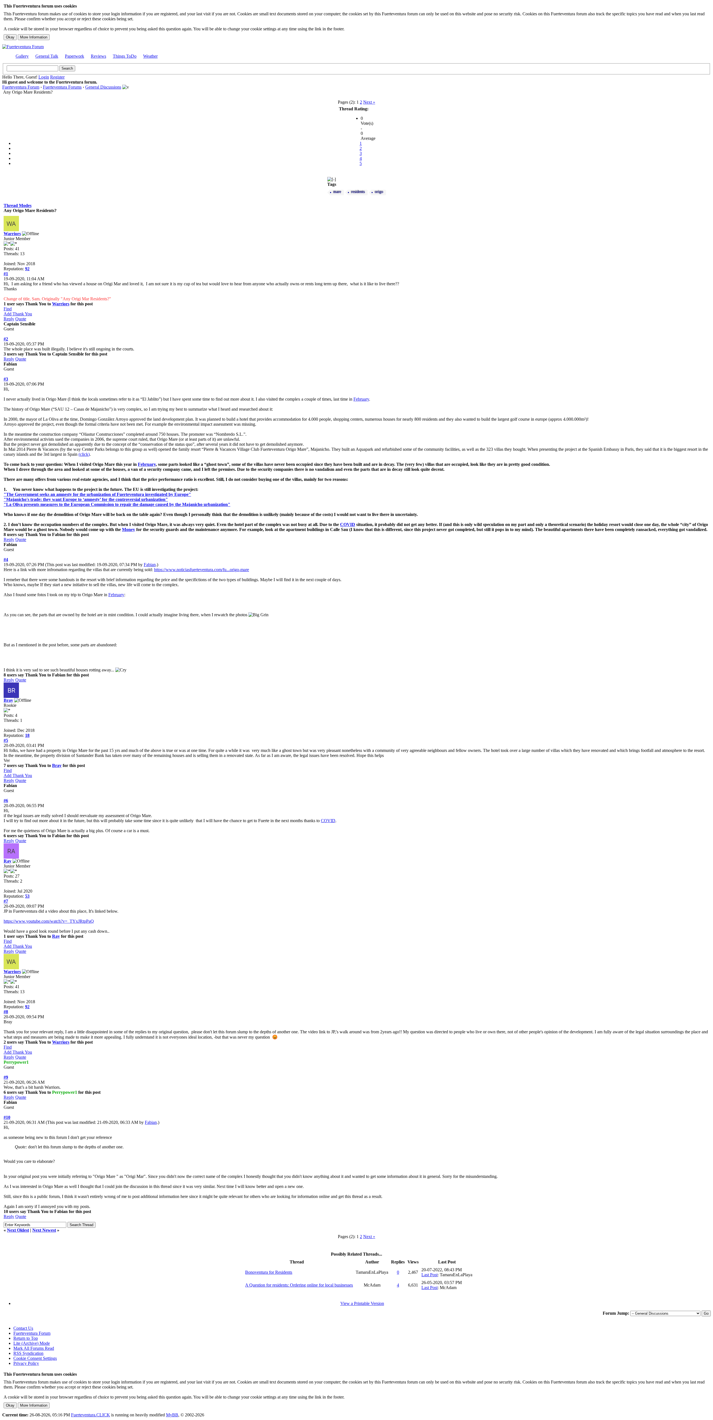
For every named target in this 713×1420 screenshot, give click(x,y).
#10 (7, 1117)
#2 (6, 339)
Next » (369, 102)
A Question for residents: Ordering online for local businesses (299, 1285)
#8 (6, 1011)
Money (128, 529)
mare (337, 192)
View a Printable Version (362, 1303)
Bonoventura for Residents (268, 1272)
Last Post (429, 1274)
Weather (150, 56)
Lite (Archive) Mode (31, 1343)
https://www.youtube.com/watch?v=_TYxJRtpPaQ (49, 921)
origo (379, 192)
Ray (7, 861)
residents (358, 192)
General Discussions (103, 87)
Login (43, 77)
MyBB (172, 1414)
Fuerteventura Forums (62, 87)
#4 (6, 559)
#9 (6, 1077)
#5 (6, 740)
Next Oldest (18, 1230)
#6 (6, 800)
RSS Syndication (28, 1353)
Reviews (98, 56)
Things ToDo (124, 56)
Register (57, 77)
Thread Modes (17, 205)
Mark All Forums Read (33, 1348)
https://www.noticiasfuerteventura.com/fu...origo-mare (201, 569)
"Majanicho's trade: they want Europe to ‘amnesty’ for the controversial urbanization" (86, 499)
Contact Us (23, 1328)
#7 (6, 901)
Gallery (22, 56)
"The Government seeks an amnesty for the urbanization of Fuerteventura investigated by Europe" (97, 494)
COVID (347, 524)
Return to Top (25, 1338)
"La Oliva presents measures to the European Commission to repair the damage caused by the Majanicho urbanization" (117, 504)
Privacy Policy (26, 1363)
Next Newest (44, 1230)
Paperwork (74, 56)
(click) (84, 454)
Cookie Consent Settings (35, 1358)
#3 (6, 379)
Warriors (12, 233)
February (361, 399)
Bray (8, 700)
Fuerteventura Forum (20, 87)
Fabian (150, 564)
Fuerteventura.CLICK (90, 1414)
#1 (6, 273)
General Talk (46, 56)
